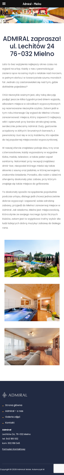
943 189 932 (12, 438)
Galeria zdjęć (12, 417)
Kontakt (10, 422)
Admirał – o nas (14, 411)
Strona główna (13, 405)
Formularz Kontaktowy (13, 449)
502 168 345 (14, 443)
